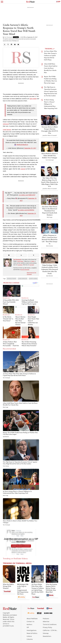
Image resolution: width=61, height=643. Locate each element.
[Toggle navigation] (2, 1)
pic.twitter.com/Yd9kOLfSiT (27, 195)
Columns (30, 639)
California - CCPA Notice (50, 630)
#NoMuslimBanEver (22, 144)
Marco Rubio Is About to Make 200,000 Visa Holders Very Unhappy (20, 521)
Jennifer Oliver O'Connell (50, 135)
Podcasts (46, 618)
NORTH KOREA (33, 278)
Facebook (19, 264)
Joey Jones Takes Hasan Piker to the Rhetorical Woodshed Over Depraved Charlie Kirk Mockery (49, 210)
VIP (28, 627)
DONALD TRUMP (11, 278)
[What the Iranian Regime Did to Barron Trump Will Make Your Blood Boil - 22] (52, 574)
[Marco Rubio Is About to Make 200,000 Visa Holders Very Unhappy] (21, 508)
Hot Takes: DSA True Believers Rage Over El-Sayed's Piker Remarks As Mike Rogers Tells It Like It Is (49, 182)
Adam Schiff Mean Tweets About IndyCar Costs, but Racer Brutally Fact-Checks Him (20, 404)
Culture (29, 636)
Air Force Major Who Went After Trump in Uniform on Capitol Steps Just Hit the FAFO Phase (19, 374)
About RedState (32, 618)
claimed (22, 169)
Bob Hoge (5, 407)
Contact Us (30, 621)
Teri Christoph (8, 37)
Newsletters (47, 636)
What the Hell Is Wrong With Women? (8, 586)
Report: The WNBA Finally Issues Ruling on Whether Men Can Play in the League (20, 433)
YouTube (31, 264)
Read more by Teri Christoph (31, 273)
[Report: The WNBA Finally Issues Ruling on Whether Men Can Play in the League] (21, 420)
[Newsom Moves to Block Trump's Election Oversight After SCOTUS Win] (49, 120)
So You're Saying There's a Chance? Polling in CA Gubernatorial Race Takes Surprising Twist (17, 492)
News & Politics (32, 633)
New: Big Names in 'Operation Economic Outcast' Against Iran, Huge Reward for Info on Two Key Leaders (20, 463)
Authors (29, 624)
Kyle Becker (6, 436)
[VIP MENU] (58, 1)
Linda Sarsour (7, 129)
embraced (6, 124)
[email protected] (25, 269)
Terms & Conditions (49, 624)
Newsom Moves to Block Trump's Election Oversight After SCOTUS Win (49, 130)
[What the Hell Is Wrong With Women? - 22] (9, 574)
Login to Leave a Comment (21, 546)
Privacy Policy (47, 627)
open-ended (33, 98)
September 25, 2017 (30, 148)
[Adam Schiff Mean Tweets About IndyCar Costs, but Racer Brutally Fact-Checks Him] (21, 391)
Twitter (32, 261)
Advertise (46, 621)
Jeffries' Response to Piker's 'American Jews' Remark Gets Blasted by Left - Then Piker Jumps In (49, 239)
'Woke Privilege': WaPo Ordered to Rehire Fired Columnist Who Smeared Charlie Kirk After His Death (49, 269)
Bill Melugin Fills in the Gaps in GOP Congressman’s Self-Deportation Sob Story (22, 589)
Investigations (31, 630)
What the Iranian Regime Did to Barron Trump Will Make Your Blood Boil (51, 588)
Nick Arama (6, 466)
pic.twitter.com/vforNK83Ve (26, 210)
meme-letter (20, 261)
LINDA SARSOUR (22, 278)
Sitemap (46, 633)
